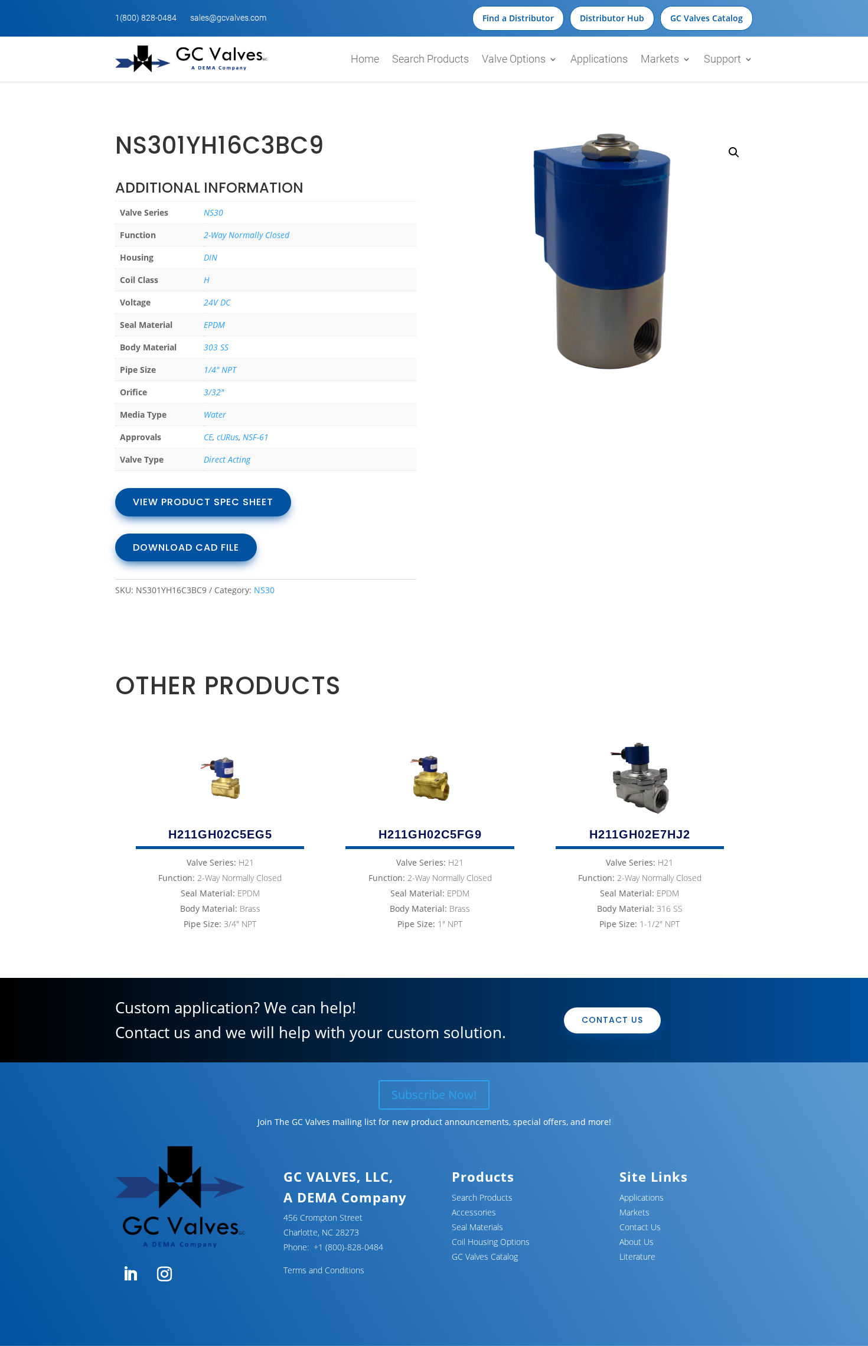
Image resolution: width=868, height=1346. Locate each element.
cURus (228, 437)
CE (208, 437)
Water (215, 414)
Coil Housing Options (491, 1241)
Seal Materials (477, 1227)
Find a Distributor (518, 18)
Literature (637, 1256)
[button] (734, 152)
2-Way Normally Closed (246, 234)
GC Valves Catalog (706, 18)
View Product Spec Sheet (203, 502)
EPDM (214, 324)
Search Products (430, 59)
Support (722, 59)
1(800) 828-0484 (146, 17)
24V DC (217, 302)
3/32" (214, 392)
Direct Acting (227, 459)
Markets (660, 59)
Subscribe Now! (434, 1095)
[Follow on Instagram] (164, 1274)
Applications (599, 59)
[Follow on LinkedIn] (130, 1274)
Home (365, 59)
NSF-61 (256, 437)
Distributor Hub (612, 18)
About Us (636, 1241)
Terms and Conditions (323, 1270)
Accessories (474, 1212)
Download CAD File (186, 547)
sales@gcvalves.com (228, 17)
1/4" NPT (220, 369)
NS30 (213, 212)
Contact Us (612, 1020)
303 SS (216, 347)
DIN (210, 257)
